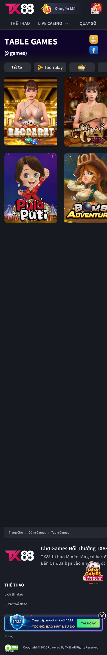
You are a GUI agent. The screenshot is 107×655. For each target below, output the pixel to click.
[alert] (53, 622)
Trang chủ (16, 533)
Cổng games (37, 533)
